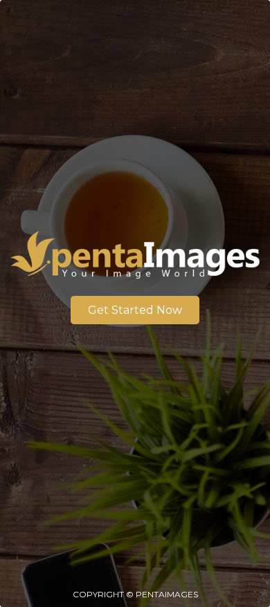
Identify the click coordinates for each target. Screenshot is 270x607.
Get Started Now (135, 310)
